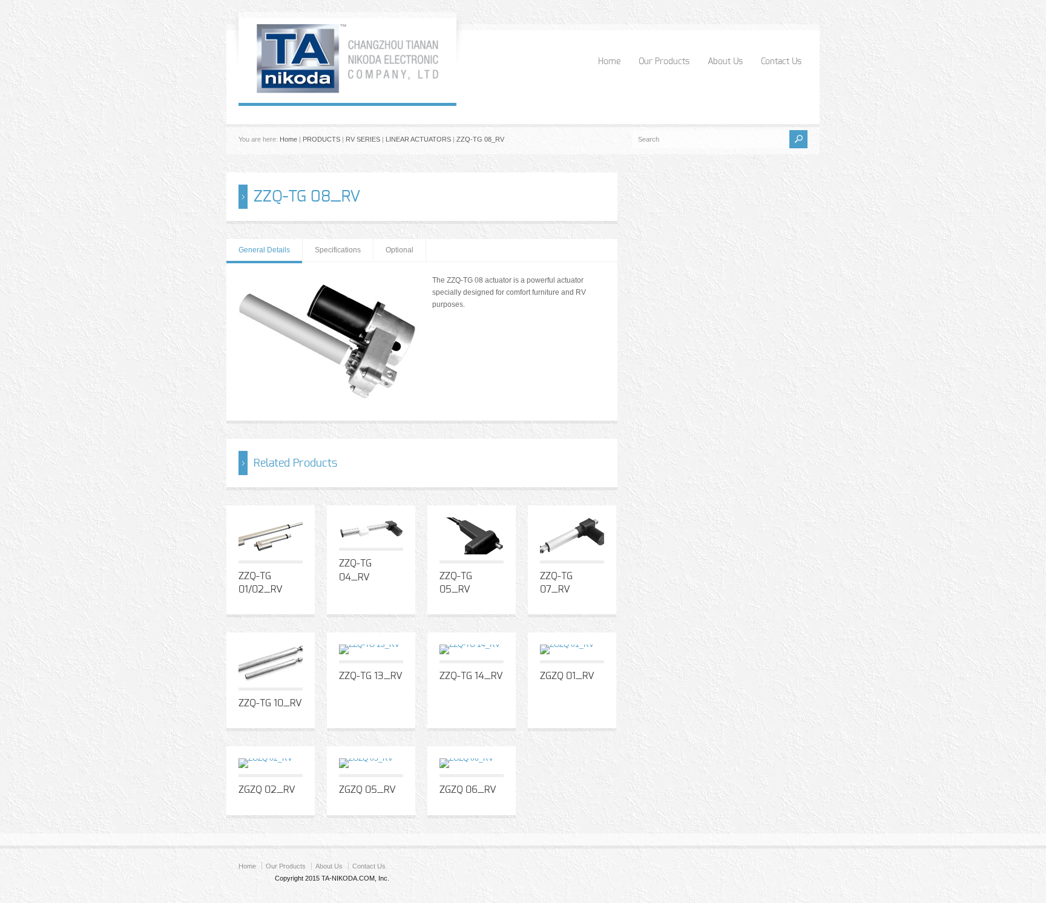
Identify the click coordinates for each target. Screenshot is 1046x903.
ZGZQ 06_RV (467, 790)
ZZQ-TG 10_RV (270, 703)
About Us (725, 61)
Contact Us (781, 61)
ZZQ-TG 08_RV (480, 139)
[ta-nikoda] (347, 91)
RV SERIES (363, 139)
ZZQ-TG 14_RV (471, 676)
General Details (264, 250)
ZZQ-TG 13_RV (371, 676)
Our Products (664, 61)
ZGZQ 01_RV (567, 676)
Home (609, 61)
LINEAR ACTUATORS (418, 139)
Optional (399, 250)
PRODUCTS (321, 139)
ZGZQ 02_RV (266, 790)
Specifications (338, 250)
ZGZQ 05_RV (367, 790)
